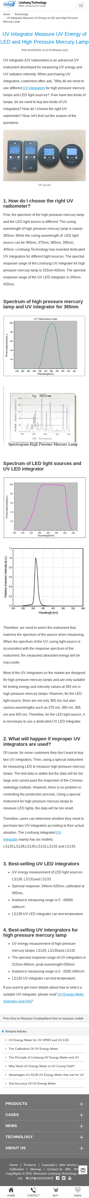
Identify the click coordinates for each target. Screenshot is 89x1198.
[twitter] (64, 1178)
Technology (21, 14)
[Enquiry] (83, 1169)
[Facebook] (57, 1178)
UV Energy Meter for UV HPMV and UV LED (39, 1040)
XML (68, 1169)
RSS (77, 1169)
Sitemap (35, 1169)
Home (6, 14)
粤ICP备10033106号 (39, 1178)
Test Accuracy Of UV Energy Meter (32, 1083)
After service (67, 1165)
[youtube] (70, 1178)
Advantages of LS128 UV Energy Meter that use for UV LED (46, 1076)
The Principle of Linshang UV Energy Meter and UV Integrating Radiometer (44, 1059)
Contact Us (54, 1169)
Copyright (48, 1165)
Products (30, 1165)
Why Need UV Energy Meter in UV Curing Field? (42, 1066)
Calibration (16, 1169)
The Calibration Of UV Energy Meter (33, 1048)
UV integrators (34, 88)
